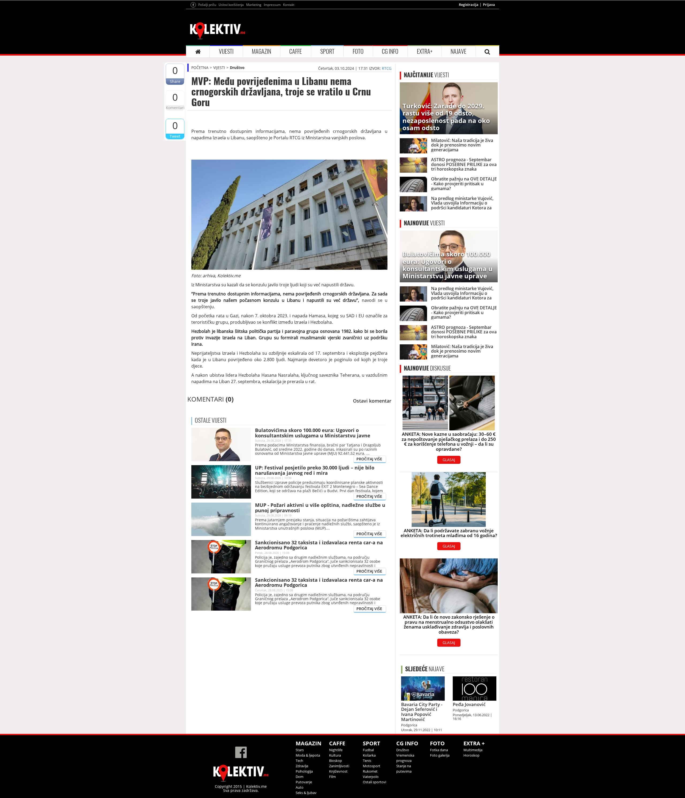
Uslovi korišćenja (231, 4)
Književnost (338, 771)
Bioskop (335, 760)
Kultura (335, 755)
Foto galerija (440, 755)
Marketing (253, 4)
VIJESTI (226, 51)
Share (175, 81)
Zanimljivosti (339, 766)
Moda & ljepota (308, 755)
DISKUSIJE (427, 368)
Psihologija (304, 771)
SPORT (327, 51)
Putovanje (304, 782)
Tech (299, 760)
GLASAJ (449, 459)
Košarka (369, 755)
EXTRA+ (424, 51)
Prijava (489, 4)
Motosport (371, 766)
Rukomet (370, 771)
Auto (299, 787)
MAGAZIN (261, 51)
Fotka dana (439, 749)
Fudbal (368, 749)
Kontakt (288, 4)
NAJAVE (458, 51)
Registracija (468, 4)
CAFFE (295, 51)
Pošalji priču (207, 4)
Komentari (175, 107)
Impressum (272, 4)
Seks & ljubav (306, 792)
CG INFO (390, 51)
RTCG (386, 68)
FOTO (358, 51)
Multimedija (472, 749)
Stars (300, 749)
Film (332, 776)
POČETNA (199, 67)
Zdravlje (302, 766)
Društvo (237, 67)
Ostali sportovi (374, 782)
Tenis (367, 760)
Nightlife (335, 749)
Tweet (175, 136)
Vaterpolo (371, 776)
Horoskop (471, 755)
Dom (299, 776)
